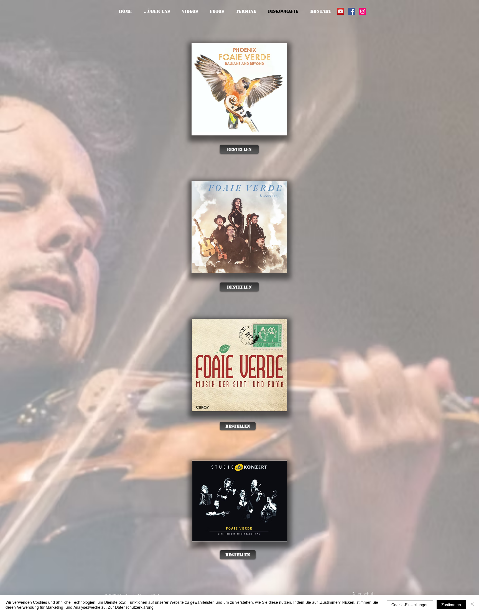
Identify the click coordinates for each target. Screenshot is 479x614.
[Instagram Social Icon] (362, 11)
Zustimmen (451, 604)
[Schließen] (472, 605)
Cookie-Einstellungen (410, 604)
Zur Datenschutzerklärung (131, 607)
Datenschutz (363, 594)
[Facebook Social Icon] (351, 11)
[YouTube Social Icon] (340, 11)
